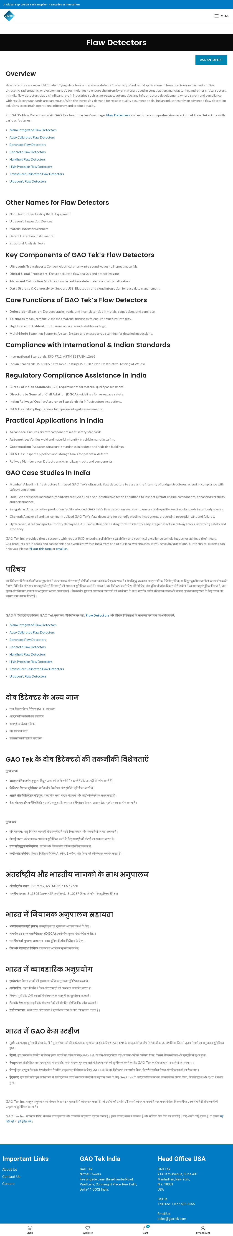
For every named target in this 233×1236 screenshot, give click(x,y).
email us (61, 549)
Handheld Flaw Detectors (28, 159)
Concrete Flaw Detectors (28, 152)
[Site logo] (9, 15)
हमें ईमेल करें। (25, 1121)
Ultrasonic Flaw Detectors (28, 181)
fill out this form (40, 549)
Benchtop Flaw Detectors (28, 144)
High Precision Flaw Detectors (31, 166)
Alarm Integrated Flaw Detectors (33, 130)
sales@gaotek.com (172, 1219)
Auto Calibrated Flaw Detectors (32, 137)
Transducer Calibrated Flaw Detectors (37, 174)
